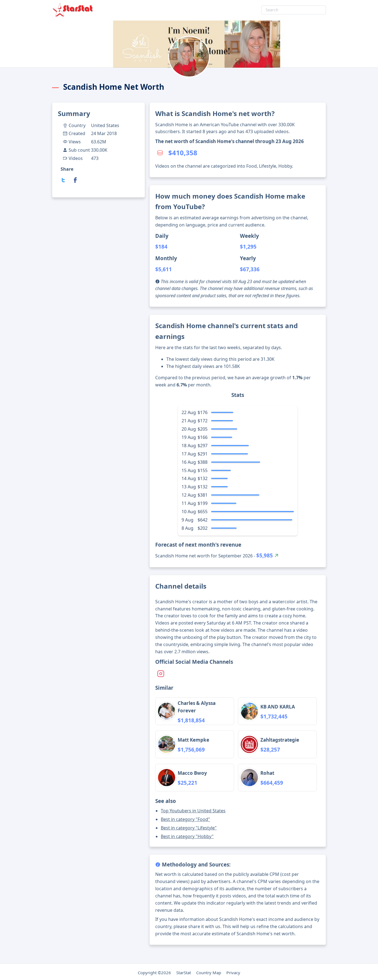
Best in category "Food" (185, 819)
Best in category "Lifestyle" (189, 828)
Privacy (233, 972)
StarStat (183, 972)
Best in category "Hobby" (187, 836)
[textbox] (293, 10)
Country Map (208, 972)
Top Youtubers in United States (193, 811)
